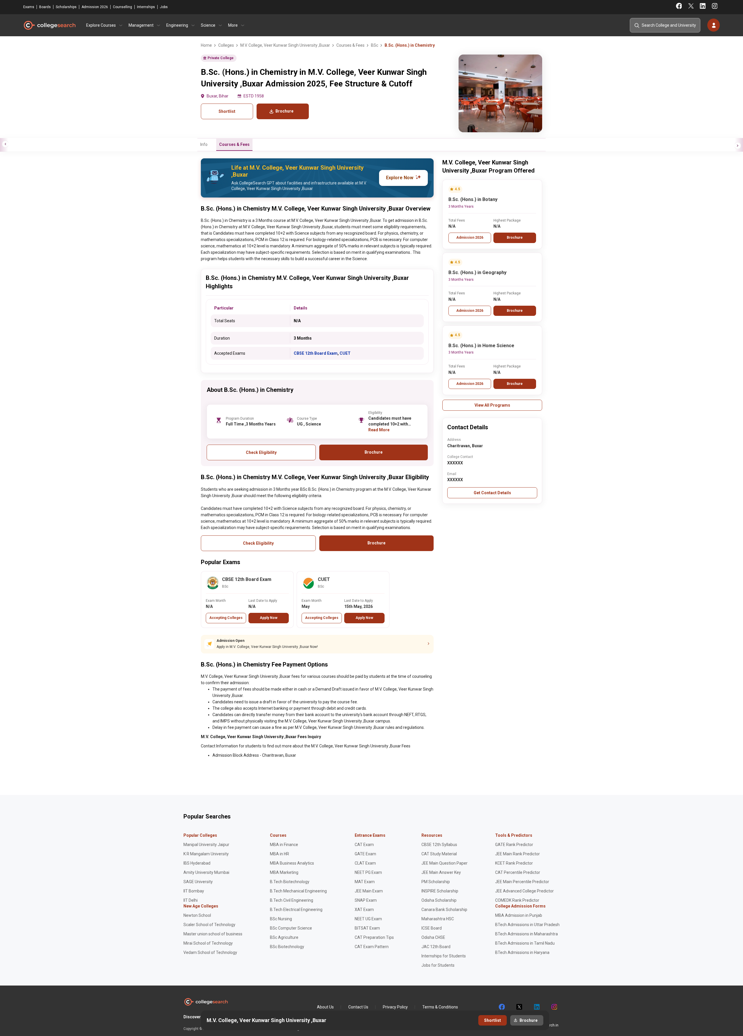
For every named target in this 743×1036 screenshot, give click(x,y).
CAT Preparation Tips (374, 937)
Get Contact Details (492, 492)
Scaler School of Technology (209, 924)
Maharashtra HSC (437, 919)
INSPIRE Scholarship (439, 891)
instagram (554, 1007)
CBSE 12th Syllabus (439, 844)
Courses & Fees (234, 144)
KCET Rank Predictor (514, 863)
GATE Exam (365, 854)
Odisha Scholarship (439, 900)
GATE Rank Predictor (514, 844)
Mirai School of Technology (208, 943)
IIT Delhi (190, 900)
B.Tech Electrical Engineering (296, 909)
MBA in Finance (284, 844)
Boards (45, 7)
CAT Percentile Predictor (517, 872)
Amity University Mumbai (206, 872)
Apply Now (268, 618)
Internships (146, 7)
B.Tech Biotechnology (289, 881)
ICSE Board (431, 928)
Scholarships (66, 7)
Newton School (197, 915)
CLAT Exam (365, 863)
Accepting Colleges (226, 618)
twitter (519, 1007)
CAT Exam (364, 844)
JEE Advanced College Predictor (524, 891)
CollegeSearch (49, 25)
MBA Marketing (284, 872)
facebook (501, 1007)
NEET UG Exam (368, 919)
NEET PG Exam (368, 872)
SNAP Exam (366, 900)
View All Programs (492, 405)
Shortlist (227, 111)
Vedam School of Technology (210, 952)
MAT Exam (365, 881)
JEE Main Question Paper (444, 863)
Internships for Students (443, 956)
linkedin (536, 1007)
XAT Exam (364, 909)
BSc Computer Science (291, 928)
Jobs (164, 7)
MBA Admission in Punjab (518, 915)
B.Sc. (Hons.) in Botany (472, 199)
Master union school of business (212, 934)
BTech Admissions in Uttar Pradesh (527, 924)
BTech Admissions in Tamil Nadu (525, 943)
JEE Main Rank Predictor (517, 854)
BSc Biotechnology (287, 946)
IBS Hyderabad (196, 863)
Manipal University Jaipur (206, 844)
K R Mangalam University (206, 854)
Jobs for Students (438, 965)
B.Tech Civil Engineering (291, 900)
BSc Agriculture (284, 937)
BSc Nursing (281, 919)
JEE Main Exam (369, 891)
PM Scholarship (435, 881)
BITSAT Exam (367, 928)
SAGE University (198, 881)
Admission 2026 (95, 7)
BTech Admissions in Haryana (522, 952)
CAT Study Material (439, 854)
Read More (378, 430)
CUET (345, 353)
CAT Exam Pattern (372, 946)
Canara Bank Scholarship (444, 909)
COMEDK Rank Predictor (517, 900)
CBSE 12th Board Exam (316, 353)
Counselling (122, 7)
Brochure (515, 238)
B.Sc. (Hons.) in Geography (477, 272)
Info (204, 144)
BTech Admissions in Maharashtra (526, 934)
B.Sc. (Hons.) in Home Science (481, 345)
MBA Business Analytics (292, 863)
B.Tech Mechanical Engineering (298, 891)
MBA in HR (279, 854)
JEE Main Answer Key (441, 872)
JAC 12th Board (435, 946)
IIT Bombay (193, 891)
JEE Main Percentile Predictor (522, 881)
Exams (28, 7)
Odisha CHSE (433, 937)
